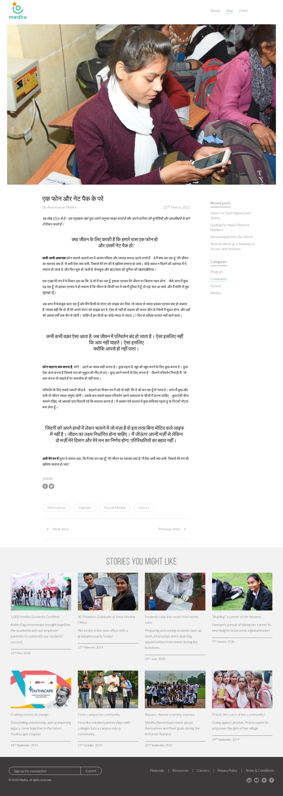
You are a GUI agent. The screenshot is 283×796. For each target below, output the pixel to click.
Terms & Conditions (259, 770)
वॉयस (55, 218)
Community (218, 279)
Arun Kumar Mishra (61, 207)
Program (216, 272)
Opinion (85, 508)
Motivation (57, 508)
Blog (229, 10)
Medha (215, 293)
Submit (91, 771)
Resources (180, 770)
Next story (57, 529)
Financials (157, 770)
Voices (143, 508)
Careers (203, 770)
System (215, 286)
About (215, 10)
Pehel (243, 10)
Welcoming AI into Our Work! (231, 237)
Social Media (114, 508)
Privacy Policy (227, 770)
